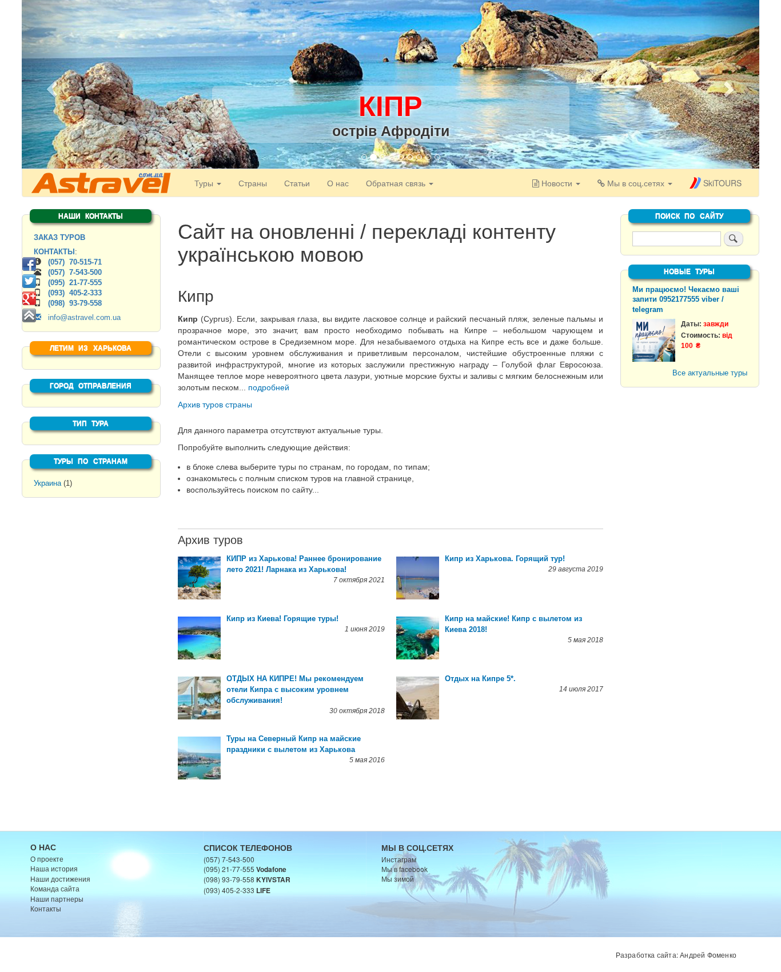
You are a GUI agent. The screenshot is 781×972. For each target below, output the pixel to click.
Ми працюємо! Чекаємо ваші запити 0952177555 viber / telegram (685, 299)
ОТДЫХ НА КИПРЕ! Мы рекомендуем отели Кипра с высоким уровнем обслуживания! (295, 689)
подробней (268, 387)
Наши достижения (60, 878)
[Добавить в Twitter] (29, 281)
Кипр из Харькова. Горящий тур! (505, 558)
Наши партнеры (56, 898)
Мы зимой (397, 878)
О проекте (46, 858)
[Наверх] (29, 315)
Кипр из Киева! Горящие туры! (282, 618)
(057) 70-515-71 (75, 262)
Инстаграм (398, 859)
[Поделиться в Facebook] (29, 264)
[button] (50, 85)
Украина (47, 483)
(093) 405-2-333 (75, 293)
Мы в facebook (404, 869)
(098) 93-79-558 (75, 303)
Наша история (54, 868)
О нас (338, 183)
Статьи (297, 183)
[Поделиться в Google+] (29, 298)
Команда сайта (54, 888)
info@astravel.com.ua (81, 317)
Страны (252, 183)
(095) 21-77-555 (75, 282)
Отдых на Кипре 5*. (480, 678)
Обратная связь (397, 183)
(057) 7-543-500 (75, 272)
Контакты (45, 908)
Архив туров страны (215, 404)
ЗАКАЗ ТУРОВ (59, 237)
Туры (205, 183)
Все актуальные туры (709, 373)
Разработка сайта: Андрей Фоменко (676, 954)
